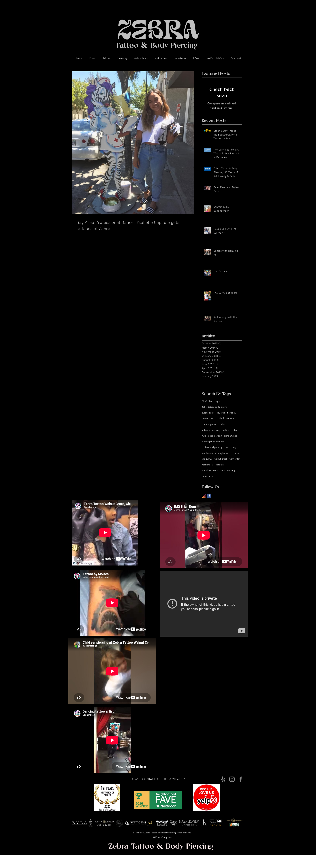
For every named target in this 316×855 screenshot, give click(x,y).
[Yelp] (223, 779)
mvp (204, 435)
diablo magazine (227, 418)
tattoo (237, 453)
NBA (204, 401)
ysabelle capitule (210, 470)
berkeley (231, 412)
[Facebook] (240, 779)
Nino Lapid (214, 401)
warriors (206, 464)
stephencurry (225, 453)
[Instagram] (204, 496)
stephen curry (209, 453)
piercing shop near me (213, 441)
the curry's (207, 459)
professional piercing (212, 447)
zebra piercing (228, 470)
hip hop (222, 424)
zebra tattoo (208, 476)
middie (225, 430)
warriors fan (218, 464)
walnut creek (221, 459)
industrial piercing (211, 430)
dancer (213, 418)
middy (234, 430)
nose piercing (215, 435)
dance (205, 418)
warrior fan (235, 459)
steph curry (230, 447)
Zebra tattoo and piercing (214, 407)
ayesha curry (208, 412)
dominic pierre (209, 424)
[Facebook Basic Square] (209, 496)
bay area (221, 412)
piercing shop (230, 435)
